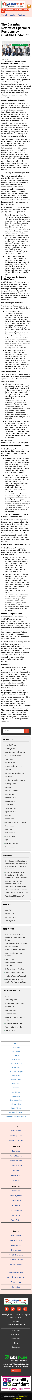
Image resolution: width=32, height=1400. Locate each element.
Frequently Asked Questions (16, 1277)
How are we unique (16, 1072)
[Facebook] (7, 1309)
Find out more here (23, 1396)
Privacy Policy (16, 1282)
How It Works (16, 1092)
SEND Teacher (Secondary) (15, 972)
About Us (16, 1055)
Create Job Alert (16, 1100)
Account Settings (16, 1156)
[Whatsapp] (25, 1309)
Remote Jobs (10, 801)
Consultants (15, 1047)
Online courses (16, 1245)
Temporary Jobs (11, 1000)
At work (8, 770)
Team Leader (10, 959)
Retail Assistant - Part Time (15, 969)
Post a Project (16, 1220)
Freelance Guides (11, 791)
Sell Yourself (16, 1180)
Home (16, 1043)
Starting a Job (10, 749)
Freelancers (9, 794)
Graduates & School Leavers (15, 780)
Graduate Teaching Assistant (15, 976)
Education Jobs (10, 1007)
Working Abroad (11, 784)
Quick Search (16, 1131)
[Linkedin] (19, 1309)
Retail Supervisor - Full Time (15, 950)
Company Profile (16, 1196)
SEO (6, 840)
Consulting (17, 9)
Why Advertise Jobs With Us (16, 1116)
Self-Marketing (16, 1104)
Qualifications (10, 836)
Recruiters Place (16, 1080)
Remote (10, 9)
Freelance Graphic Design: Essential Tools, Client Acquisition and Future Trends (15, 883)
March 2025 (9, 914)
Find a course (16, 1235)
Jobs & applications (16, 1200)
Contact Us (16, 1287)
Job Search (9, 787)
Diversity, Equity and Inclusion (15, 822)
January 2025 (10, 921)
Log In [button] (12, 15)
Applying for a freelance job (15, 752)
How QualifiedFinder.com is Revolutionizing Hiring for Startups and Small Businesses (16, 875)
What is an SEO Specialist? (14, 896)
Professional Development (14, 773)
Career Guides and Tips (13, 766)
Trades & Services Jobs (13, 1027)
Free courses (16, 1250)
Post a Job (16, 1215)
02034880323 (16, 1321)
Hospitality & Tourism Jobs (14, 1003)
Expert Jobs (9, 819)
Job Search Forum (15, 1112)
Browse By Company (16, 1140)
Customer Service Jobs (13, 1023)
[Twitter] (13, 1309)
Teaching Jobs (10, 1014)
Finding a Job (10, 763)
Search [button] (4, 15)
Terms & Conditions (16, 1272)
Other (7, 996)
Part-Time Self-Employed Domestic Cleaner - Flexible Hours (15, 937)
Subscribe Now (16, 1371)
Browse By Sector (16, 1135)
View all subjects (16, 1240)
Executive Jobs (10, 798)
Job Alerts (16, 1170)
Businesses (9, 826)
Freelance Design (11, 843)
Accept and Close (16, 1398)
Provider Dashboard (16, 1255)
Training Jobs (10, 1030)
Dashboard (16, 1151)
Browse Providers (16, 1265)
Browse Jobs (15, 1084)
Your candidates (16, 1210)
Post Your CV (16, 1175)
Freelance (5, 9)
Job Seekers (15, 1076)
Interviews (9, 759)
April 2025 (8, 910)
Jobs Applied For (16, 1166)
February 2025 (10, 917)
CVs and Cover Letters (13, 756)
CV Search (16, 1205)
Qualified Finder (10, 745)
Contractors (16, 1051)
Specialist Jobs (10, 812)
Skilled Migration (11, 808)
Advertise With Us (16, 1063)
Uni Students (9, 829)
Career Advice (16, 1108)
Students (8, 777)
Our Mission (16, 1068)
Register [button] (21, 15)
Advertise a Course (16, 1260)
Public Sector (10, 833)
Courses (16, 1088)
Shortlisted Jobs (16, 1161)
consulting (9, 805)
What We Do (16, 1059)
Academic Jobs (10, 1010)
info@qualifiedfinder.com (16, 1324)
